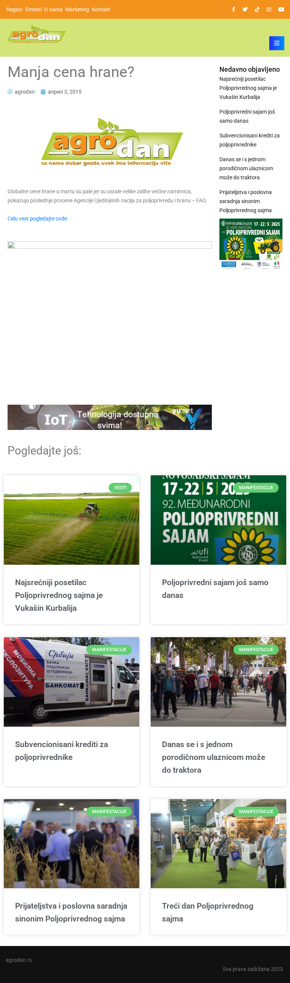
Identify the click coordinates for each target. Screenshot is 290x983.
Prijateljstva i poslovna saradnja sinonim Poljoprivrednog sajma (245, 201)
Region (14, 9)
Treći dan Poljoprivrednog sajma (207, 912)
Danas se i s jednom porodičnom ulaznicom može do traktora (246, 168)
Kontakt (101, 9)
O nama (53, 9)
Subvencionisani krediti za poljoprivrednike (249, 140)
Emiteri (33, 9)
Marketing (77, 9)
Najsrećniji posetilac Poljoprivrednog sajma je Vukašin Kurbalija (248, 88)
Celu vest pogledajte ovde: (38, 219)
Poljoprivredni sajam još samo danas (247, 116)
